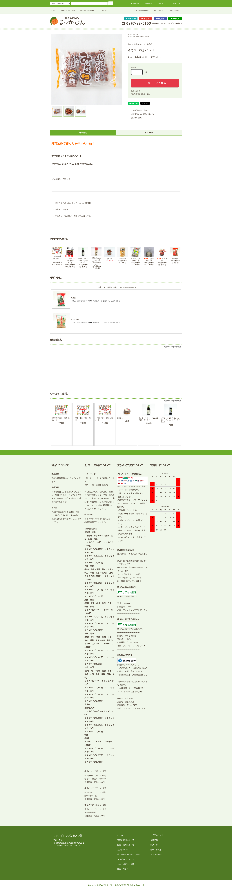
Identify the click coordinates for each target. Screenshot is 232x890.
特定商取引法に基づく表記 (140, 94)
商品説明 (83, 132)
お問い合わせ (174, 10)
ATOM (125, 869)
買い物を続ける (137, 118)
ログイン (161, 4)
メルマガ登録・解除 (141, 10)
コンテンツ (104, 10)
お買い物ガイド (159, 10)
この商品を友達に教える (140, 110)
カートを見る (156, 850)
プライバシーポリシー (126, 859)
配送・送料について (125, 845)
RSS (119, 869)
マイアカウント (156, 835)
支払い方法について (125, 840)
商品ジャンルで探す (68, 10)
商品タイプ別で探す (87, 10)
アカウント (135, 4)
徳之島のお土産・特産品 (141, 36)
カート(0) (176, 4)
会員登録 (149, 4)
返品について (135, 91)
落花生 (136, 34)
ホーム (53, 10)
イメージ (149, 132)
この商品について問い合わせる (142, 114)
